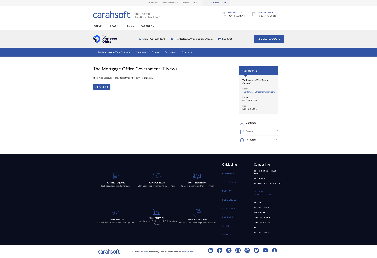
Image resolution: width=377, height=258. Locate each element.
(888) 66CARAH (236, 15)
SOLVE (98, 26)
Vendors (228, 173)
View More (102, 87)
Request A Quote (267, 15)
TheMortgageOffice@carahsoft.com (258, 91)
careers (227, 234)
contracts (229, 208)
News (195, 3)
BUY (129, 26)
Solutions (141, 52)
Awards (185, 3)
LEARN (114, 26)
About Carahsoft (170, 3)
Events (155, 52)
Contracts (187, 52)
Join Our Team (153, 3)
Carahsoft (143, 251)
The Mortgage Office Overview (114, 52)
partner (227, 217)
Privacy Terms (188, 251)
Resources (170, 52)
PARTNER (147, 26)
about (226, 225)
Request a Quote (269, 38)
